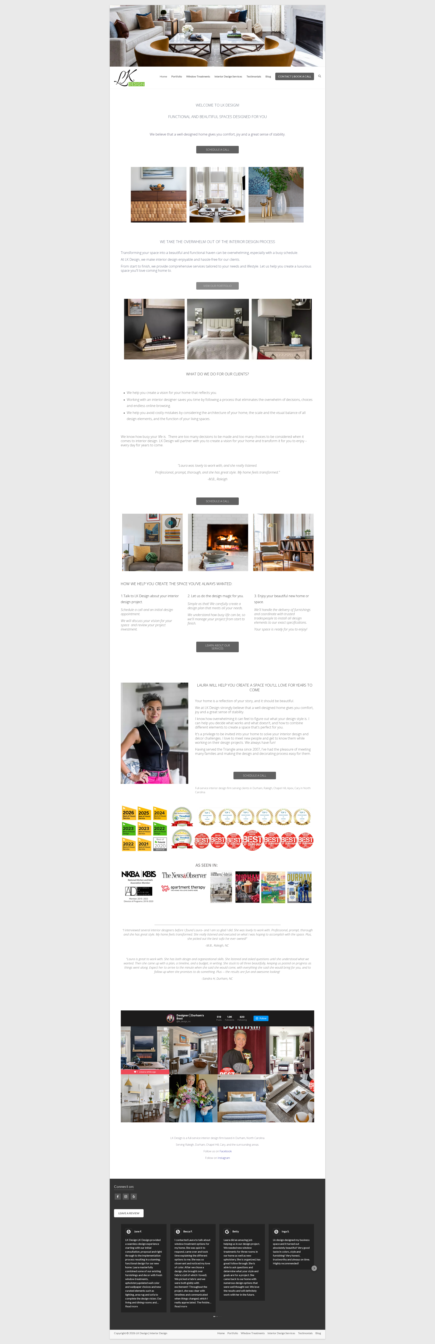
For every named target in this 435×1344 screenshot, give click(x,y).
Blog (268, 76)
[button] (121, 1268)
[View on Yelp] (128, 1231)
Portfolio (176, 76)
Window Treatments (198, 76)
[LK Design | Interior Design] (217, 7)
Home (163, 76)
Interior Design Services (228, 76)
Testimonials (253, 76)
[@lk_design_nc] (170, 1018)
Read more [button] (131, 1306)
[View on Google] (227, 1231)
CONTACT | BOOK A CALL (294, 76)
